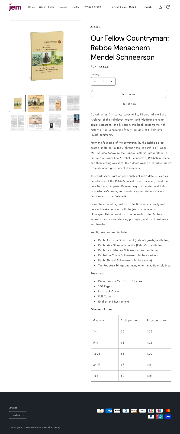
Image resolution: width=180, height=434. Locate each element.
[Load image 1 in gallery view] (17, 103)
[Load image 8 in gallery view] (73, 122)
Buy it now (129, 104)
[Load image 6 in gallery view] (35, 122)
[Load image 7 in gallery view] (54, 122)
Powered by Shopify (51, 427)
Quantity (95, 74)
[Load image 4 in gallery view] (73, 103)
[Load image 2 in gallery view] (35, 103)
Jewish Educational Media (29, 427)
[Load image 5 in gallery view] (17, 122)
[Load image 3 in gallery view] (54, 103)
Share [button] (97, 27)
